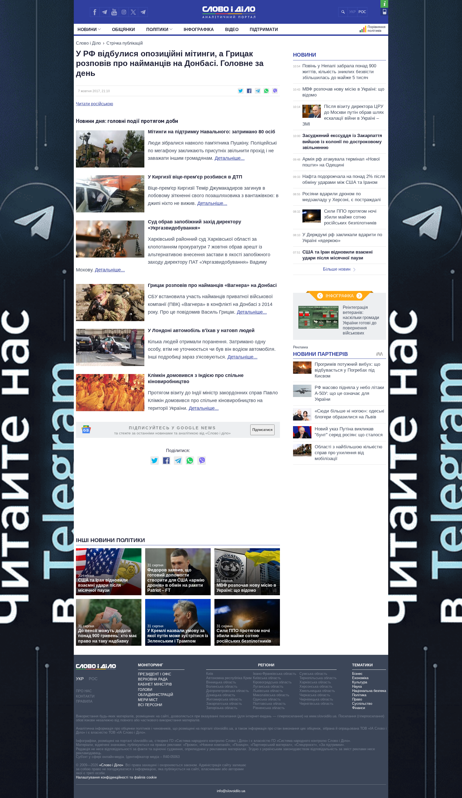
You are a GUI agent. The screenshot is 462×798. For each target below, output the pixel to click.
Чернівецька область (316, 699)
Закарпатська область (224, 704)
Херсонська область (315, 686)
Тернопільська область (318, 678)
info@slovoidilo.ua (231, 791)
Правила (84, 701)
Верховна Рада (153, 679)
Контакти (85, 696)
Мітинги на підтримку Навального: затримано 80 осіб (211, 131)
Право (357, 699)
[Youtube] (114, 12)
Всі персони (150, 705)
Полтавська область (269, 704)
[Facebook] (94, 12)
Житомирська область (224, 699)
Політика (359, 695)
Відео (231, 29)
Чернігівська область (316, 704)
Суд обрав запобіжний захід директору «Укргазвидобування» (194, 225)
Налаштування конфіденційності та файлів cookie (116, 777)
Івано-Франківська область (274, 674)
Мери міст (148, 700)
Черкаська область (314, 695)
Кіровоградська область (272, 682)
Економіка (360, 678)
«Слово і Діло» (111, 765)
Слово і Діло (88, 43)
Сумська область (313, 674)
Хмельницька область (317, 691)
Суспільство (362, 704)
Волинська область (221, 686)
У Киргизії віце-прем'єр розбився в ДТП (195, 177)
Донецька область (220, 695)
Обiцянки (123, 29)
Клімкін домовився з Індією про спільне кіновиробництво (196, 378)
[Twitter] (133, 12)
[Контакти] (384, 11)
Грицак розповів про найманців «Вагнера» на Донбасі (212, 285)
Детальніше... (230, 158)
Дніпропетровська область (227, 691)
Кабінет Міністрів (155, 684)
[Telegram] (104, 12)
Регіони (266, 665)
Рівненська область (269, 708)
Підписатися (262, 430)
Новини (87, 29)
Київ (209, 674)
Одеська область (267, 699)
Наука (357, 686)
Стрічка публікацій (124, 43)
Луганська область (268, 686)
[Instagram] (124, 12)
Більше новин (337, 269)
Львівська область (268, 691)
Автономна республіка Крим (229, 678)
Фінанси (358, 708)
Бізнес (357, 674)
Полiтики (157, 29)
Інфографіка (199, 29)
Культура (359, 682)
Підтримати (264, 29)
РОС (362, 12)
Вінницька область (221, 682)
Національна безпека (369, 691)
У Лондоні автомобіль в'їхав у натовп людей (201, 330)
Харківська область (315, 682)
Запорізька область (221, 708)
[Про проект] (384, 4)
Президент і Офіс (154, 674)
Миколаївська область (271, 695)
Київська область (267, 678)
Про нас (84, 691)
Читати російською (94, 104)
